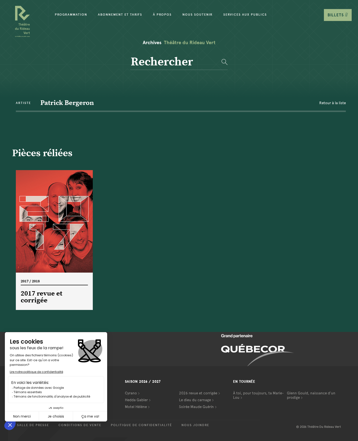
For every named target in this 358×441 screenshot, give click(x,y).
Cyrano (131, 393)
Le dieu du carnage (195, 400)
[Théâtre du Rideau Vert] (22, 21)
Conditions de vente (79, 425)
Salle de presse (33, 425)
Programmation (71, 15)
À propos (162, 15)
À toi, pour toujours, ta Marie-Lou (258, 395)
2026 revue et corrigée (198, 393)
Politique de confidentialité (141, 425)
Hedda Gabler (136, 400)
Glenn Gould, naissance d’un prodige (311, 395)
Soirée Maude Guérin (196, 407)
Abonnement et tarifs (120, 15)
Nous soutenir (197, 15)
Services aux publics (245, 15)
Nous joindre (195, 425)
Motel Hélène (136, 407)
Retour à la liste (332, 103)
